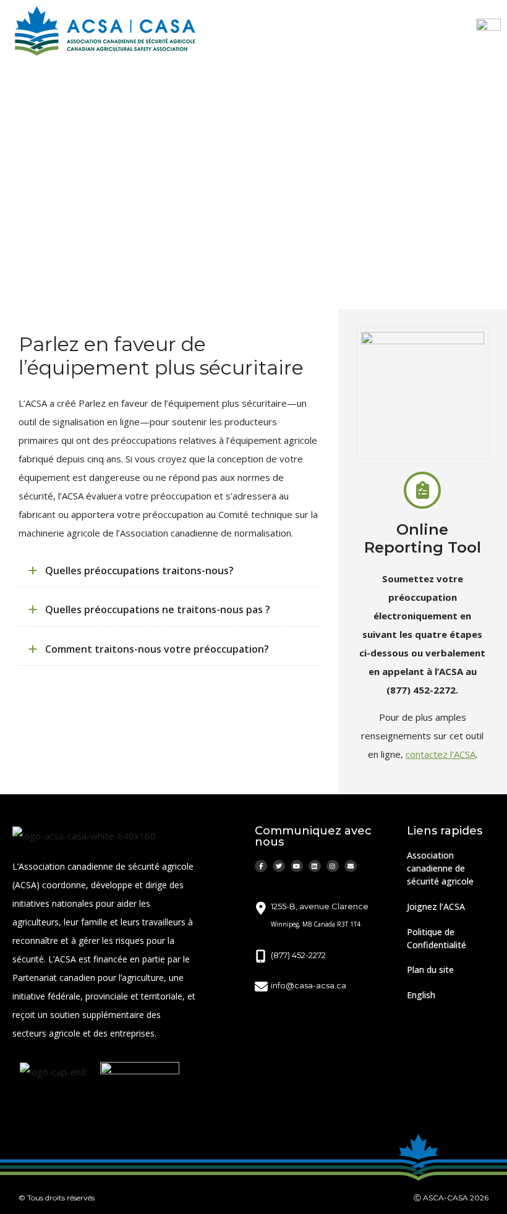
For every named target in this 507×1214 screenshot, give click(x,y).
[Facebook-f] (261, 866)
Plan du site (430, 969)
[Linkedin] (315, 866)
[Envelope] (350, 866)
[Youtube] (297, 866)
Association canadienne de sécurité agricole (440, 868)
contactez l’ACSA (440, 754)
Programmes (99, 239)
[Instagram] (332, 866)
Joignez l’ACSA (436, 906)
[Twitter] (279, 866)
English (421, 995)
